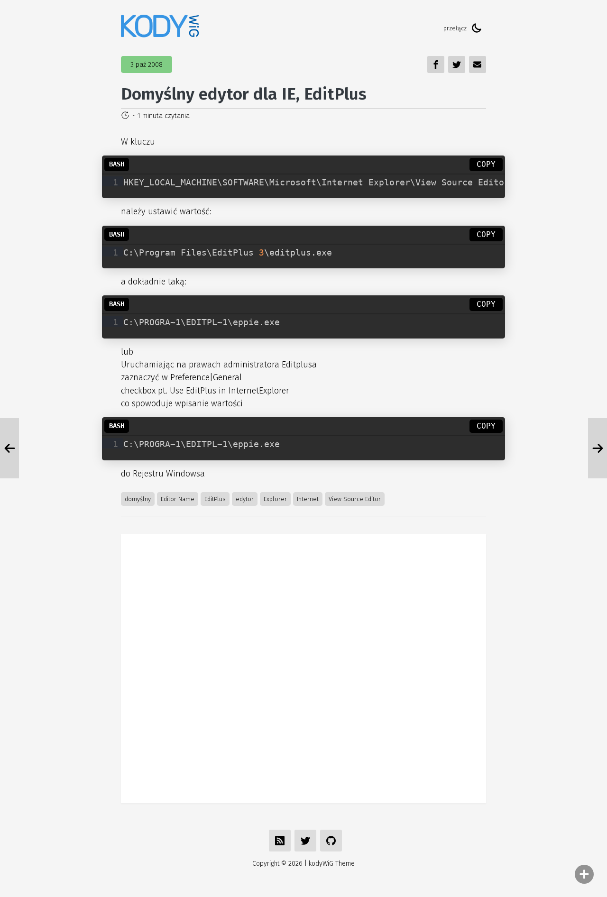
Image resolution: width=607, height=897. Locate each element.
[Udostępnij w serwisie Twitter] (305, 840)
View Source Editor (355, 499)
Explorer (275, 499)
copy (486, 164)
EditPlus (215, 499)
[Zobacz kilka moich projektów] (331, 840)
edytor (245, 499)
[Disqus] (303, 666)
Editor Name (177, 499)
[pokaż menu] (584, 874)
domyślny (138, 499)
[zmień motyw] (476, 27)
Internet (308, 499)
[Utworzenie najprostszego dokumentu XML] (9, 448)
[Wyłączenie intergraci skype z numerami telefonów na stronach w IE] (597, 448)
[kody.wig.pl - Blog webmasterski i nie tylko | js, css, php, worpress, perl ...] (160, 28)
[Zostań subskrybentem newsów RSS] (280, 840)
